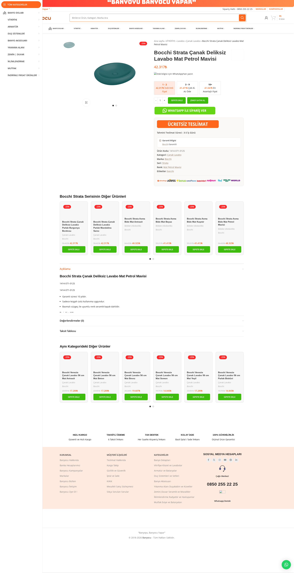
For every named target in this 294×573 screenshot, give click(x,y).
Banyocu (146, 537)
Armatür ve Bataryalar (165, 470)
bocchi (170, 171)
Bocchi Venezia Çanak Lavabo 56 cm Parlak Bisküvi (229, 375)
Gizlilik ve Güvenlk (116, 470)
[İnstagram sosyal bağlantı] (219, 460)
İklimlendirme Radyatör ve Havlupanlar (174, 497)
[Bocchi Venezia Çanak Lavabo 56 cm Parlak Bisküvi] (229, 361)
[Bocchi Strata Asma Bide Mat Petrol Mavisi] (229, 210)
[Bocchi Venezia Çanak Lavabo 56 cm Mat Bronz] (136, 361)
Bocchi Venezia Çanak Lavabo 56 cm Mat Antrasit (73, 375)
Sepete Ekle (177, 100)
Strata (165, 163)
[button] (73, 249)
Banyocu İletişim (68, 486)
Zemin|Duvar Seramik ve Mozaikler (172, 491)
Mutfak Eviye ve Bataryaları (168, 502)
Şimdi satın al (197, 100)
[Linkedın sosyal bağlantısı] (236, 460)
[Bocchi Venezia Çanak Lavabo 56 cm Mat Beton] (105, 361)
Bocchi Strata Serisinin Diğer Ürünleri (93, 196)
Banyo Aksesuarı (162, 481)
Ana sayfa (159, 41)
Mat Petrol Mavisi (172, 167)
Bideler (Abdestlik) (133, 225)
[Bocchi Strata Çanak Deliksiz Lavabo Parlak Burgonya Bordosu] (73, 211)
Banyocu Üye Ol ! (68, 491)
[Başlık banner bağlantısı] (151, 3)
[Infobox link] (80, 430)
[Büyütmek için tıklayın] (86, 102)
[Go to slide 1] (113, 105)
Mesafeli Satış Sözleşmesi (120, 486)
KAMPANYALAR (276, 9)
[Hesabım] (266, 18)
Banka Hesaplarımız (70, 465)
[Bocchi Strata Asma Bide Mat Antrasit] (136, 210)
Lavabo (180, 41)
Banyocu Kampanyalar (71, 470)
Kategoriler (161, 454)
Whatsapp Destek (222, 501)
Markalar (64, 475)
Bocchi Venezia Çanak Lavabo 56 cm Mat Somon (167, 375)
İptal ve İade (113, 475)
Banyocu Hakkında (69, 460)
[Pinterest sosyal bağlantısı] (230, 460)
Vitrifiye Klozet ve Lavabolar (168, 465)
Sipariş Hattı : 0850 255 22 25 (237, 9)
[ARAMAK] (242, 17)
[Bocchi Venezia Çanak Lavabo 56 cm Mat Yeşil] (198, 361)
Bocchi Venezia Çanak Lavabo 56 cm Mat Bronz (135, 375)
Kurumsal (65, 454)
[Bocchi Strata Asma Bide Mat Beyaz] (167, 210)
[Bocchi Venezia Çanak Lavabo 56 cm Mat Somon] (167, 361)
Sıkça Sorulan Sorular (118, 491)
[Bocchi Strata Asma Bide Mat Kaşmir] (198, 210)
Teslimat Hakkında (116, 460)
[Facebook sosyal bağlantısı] (208, 460)
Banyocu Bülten (68, 481)
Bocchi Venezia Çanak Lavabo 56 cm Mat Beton (104, 375)
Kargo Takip (113, 465)
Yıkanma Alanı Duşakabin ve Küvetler (173, 486)
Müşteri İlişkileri (117, 454)
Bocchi (165, 144)
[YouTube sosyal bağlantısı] (225, 460)
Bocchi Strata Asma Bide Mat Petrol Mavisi (228, 221)
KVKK (109, 481)
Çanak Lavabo (193, 41)
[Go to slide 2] (116, 105)
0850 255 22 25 (222, 484)
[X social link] (214, 460)
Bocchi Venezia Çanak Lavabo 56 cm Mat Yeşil (198, 375)
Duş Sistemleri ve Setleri (166, 475)
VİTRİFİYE (170, 41)
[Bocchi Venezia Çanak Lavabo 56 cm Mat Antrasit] (73, 361)
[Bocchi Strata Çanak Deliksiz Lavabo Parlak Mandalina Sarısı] (105, 211)
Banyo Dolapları (162, 460)
